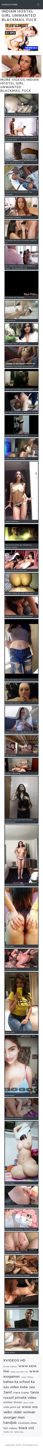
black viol (26, 1428)
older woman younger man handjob (19, 1417)
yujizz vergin (28, 1402)
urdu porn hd (11, 1407)
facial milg (18, 1432)
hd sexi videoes (10, 1366)
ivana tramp (21, 1392)
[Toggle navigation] (38, 5)
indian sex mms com (19, 1372)
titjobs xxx (8, 1432)
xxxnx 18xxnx (27, 1377)
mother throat (12, 1402)
